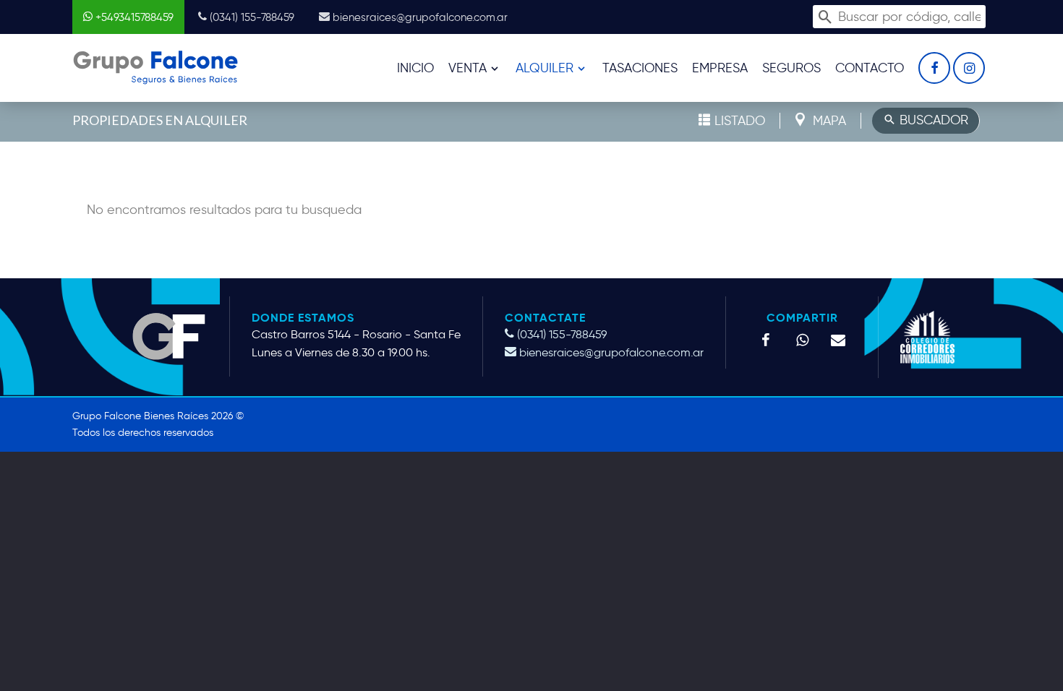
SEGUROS (791, 68)
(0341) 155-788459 (250, 17)
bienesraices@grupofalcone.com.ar (419, 17)
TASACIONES (640, 68)
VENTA (467, 68)
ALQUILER (544, 68)
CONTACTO (869, 68)
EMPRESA (720, 68)
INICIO (415, 68)
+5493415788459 (133, 17)
